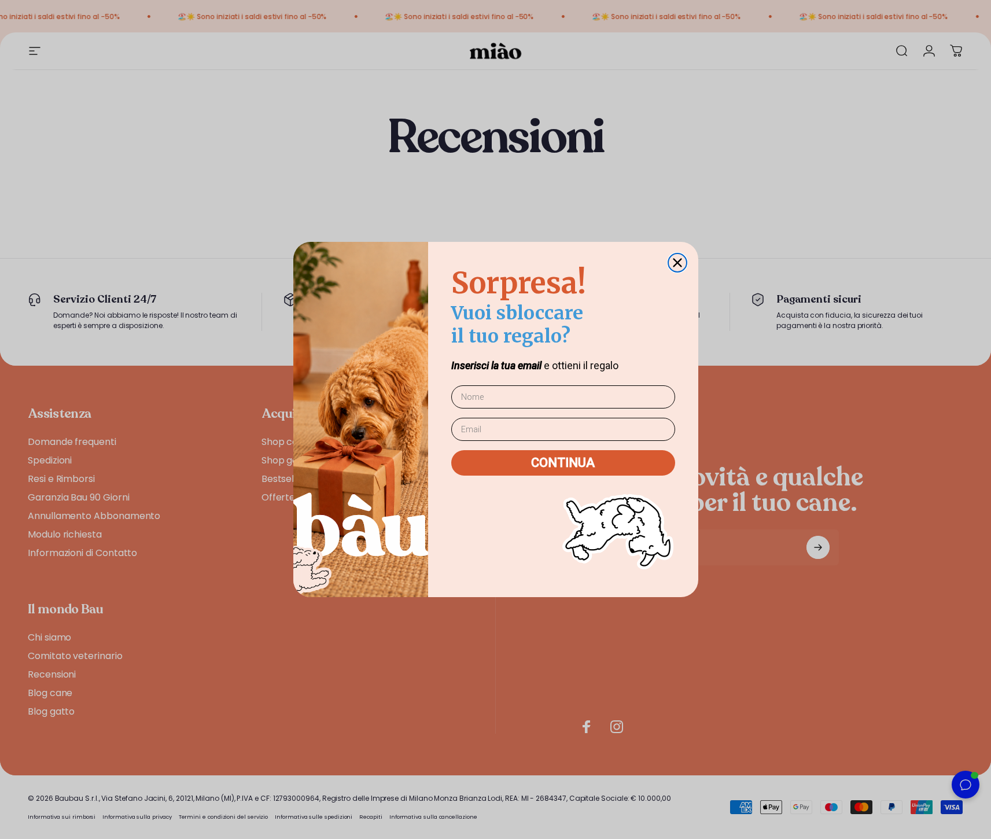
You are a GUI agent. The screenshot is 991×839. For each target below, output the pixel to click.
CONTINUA (563, 462)
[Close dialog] (677, 262)
